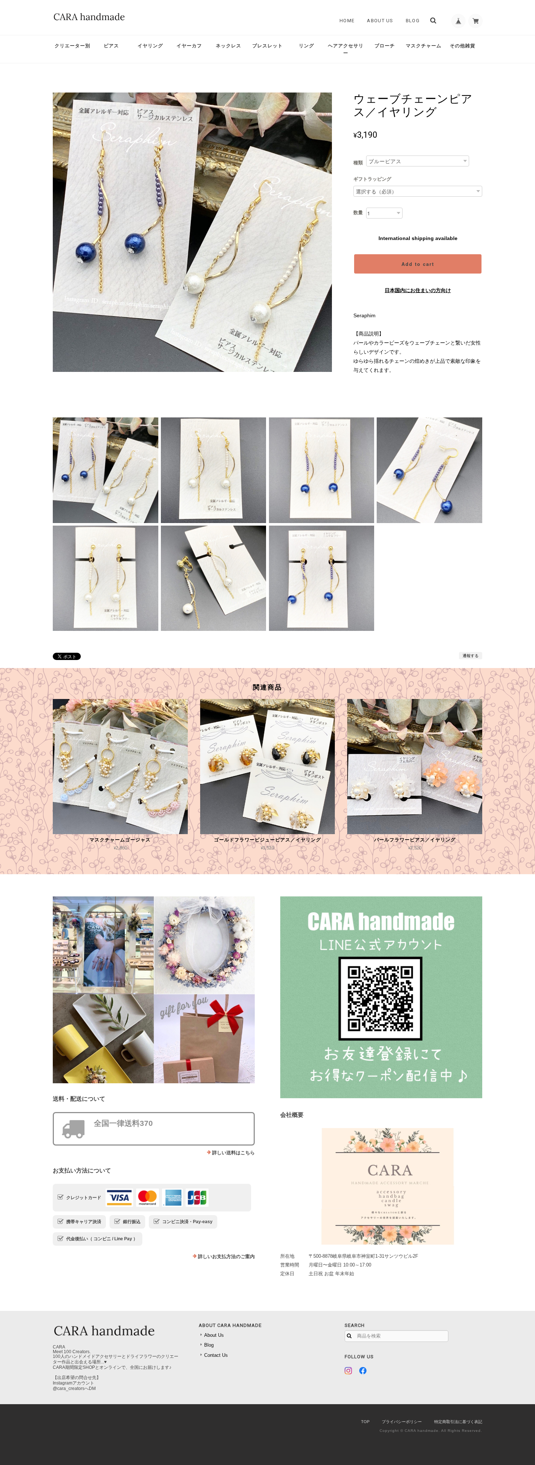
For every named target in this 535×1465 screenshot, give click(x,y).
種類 (358, 162)
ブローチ (384, 45)
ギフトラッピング (372, 179)
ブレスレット (267, 45)
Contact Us (216, 1355)
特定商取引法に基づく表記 (458, 1421)
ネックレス (228, 45)
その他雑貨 (462, 45)
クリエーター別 (72, 45)
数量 (358, 212)
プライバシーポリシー (402, 1421)
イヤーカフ (189, 45)
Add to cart (417, 263)
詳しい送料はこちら (233, 1152)
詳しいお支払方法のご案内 (226, 1256)
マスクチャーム (423, 45)
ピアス (111, 45)
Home (347, 20)
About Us (380, 20)
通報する (471, 655)
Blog (413, 20)
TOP (365, 1421)
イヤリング (150, 45)
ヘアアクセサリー (346, 49)
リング (306, 45)
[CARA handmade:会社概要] (381, 1186)
